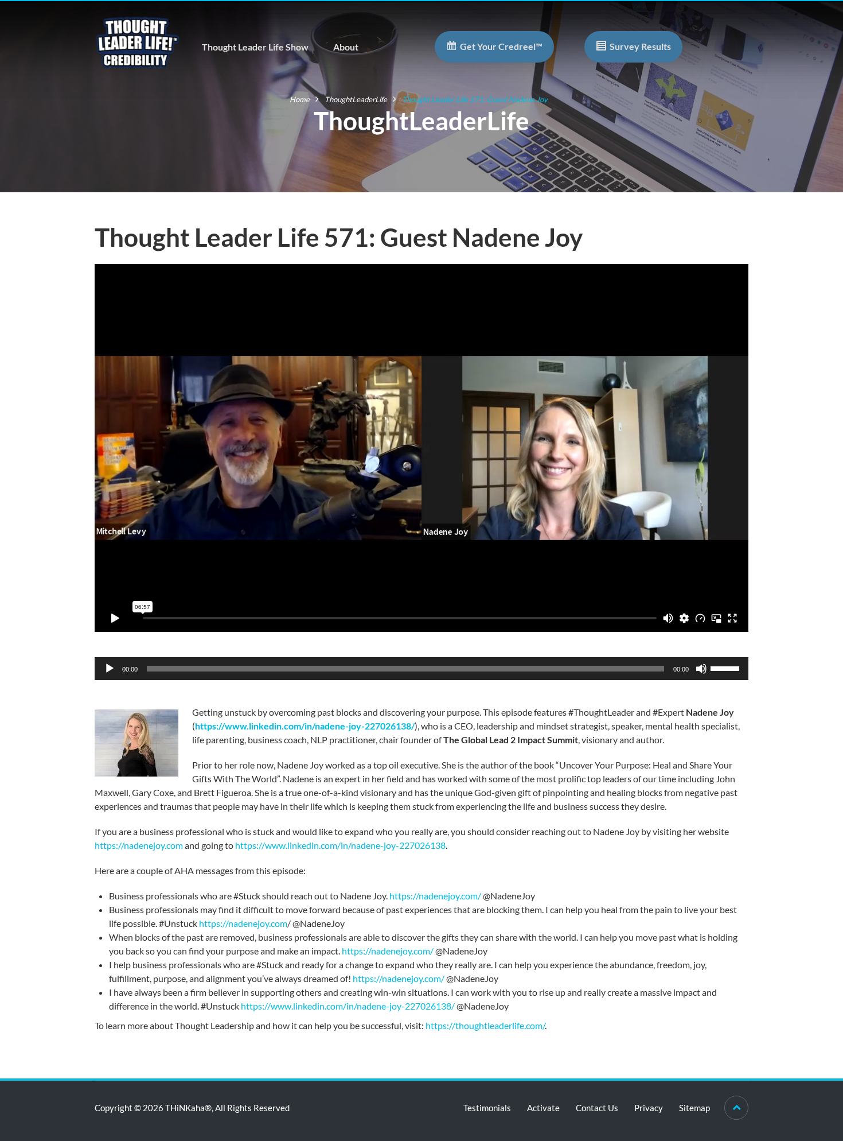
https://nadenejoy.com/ (435, 895)
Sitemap (694, 1108)
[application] (421, 668)
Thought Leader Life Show (255, 46)
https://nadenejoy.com (139, 845)
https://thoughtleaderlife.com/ (485, 1025)
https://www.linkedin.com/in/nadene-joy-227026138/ (305, 725)
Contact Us (597, 1108)
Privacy (648, 1108)
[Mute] (701, 668)
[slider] (727, 667)
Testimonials (487, 1108)
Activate (543, 1108)
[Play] (109, 668)
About (345, 46)
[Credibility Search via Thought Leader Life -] (138, 41)
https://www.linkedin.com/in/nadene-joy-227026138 (340, 845)
